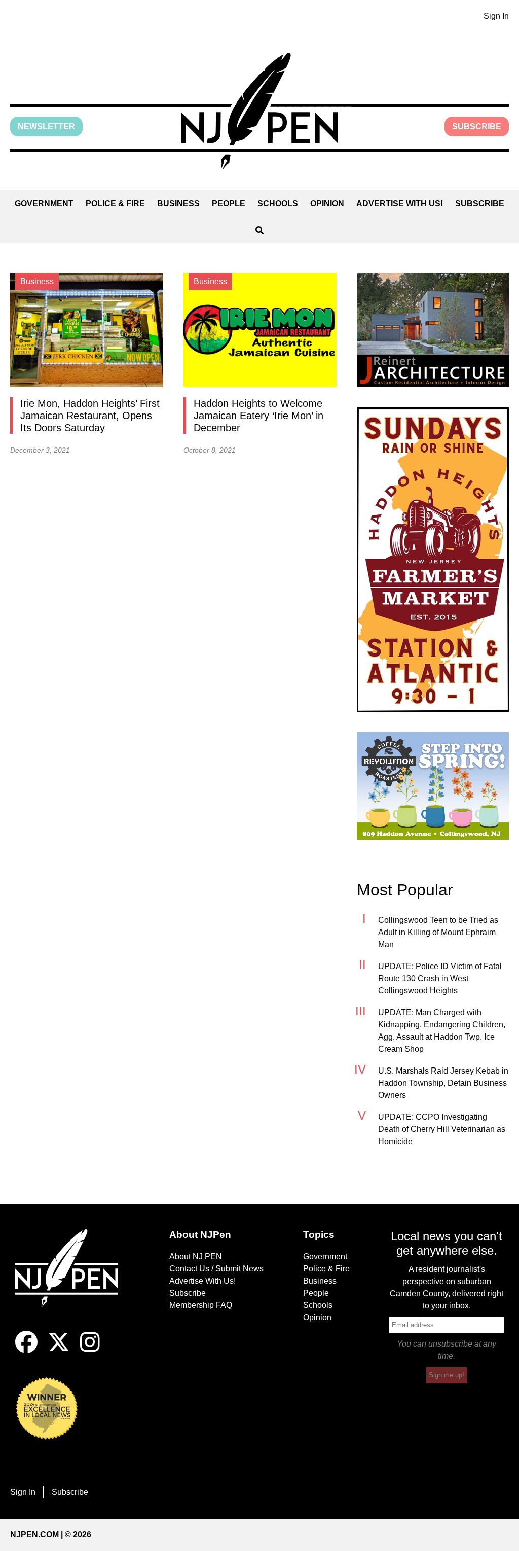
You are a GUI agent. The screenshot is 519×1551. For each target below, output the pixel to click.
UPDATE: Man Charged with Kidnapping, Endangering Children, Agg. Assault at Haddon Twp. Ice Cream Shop (441, 1030)
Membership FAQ (200, 1305)
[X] (59, 1350)
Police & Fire (115, 203)
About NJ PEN (195, 1256)
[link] (433, 330)
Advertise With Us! (399, 203)
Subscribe (476, 126)
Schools (277, 203)
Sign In (496, 16)
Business (178, 203)
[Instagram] (90, 1350)
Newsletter (46, 126)
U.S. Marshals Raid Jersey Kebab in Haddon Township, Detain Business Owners (443, 1082)
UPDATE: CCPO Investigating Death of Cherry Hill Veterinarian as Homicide (441, 1129)
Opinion (327, 203)
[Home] (72, 1280)
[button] (259, 111)
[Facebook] (26, 1350)
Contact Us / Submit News (216, 1268)
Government (44, 203)
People (228, 203)
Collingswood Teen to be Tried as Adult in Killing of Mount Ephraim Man (438, 932)
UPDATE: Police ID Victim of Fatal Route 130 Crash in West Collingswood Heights (440, 978)
